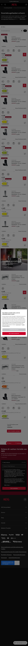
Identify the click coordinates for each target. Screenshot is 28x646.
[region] (14, 323)
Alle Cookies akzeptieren (14, 333)
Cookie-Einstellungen (13, 329)
